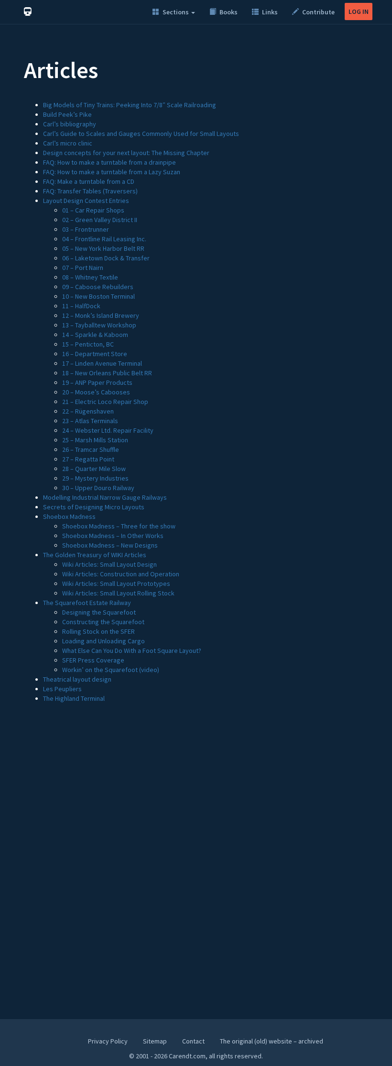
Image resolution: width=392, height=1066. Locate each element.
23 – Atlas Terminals (90, 420)
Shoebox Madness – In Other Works (112, 535)
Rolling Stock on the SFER (98, 631)
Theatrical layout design (77, 679)
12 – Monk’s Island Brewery (100, 315)
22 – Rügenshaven (88, 411)
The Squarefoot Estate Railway (87, 602)
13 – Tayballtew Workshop (99, 325)
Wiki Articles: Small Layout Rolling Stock (118, 593)
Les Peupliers (62, 688)
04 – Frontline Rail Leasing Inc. (104, 239)
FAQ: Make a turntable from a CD (88, 181)
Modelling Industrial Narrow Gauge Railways (105, 497)
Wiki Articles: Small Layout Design (109, 564)
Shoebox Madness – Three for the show (118, 526)
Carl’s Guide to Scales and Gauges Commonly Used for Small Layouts (141, 133)
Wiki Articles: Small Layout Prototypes (116, 583)
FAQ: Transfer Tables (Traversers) (90, 191)
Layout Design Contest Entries (86, 200)
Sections (175, 12)
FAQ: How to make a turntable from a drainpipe (109, 162)
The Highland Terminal (74, 698)
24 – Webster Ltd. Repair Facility (107, 430)
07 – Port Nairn (82, 267)
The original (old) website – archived (271, 1041)
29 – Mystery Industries (95, 478)
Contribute (318, 12)
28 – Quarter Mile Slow (94, 468)
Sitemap (155, 1041)
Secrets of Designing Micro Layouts (93, 507)
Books (228, 12)
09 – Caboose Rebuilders (97, 286)
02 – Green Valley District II (99, 219)
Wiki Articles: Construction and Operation (120, 574)
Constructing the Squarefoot (103, 621)
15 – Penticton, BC (88, 344)
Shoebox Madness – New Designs (110, 545)
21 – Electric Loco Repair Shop (105, 401)
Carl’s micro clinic (67, 143)
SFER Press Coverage (93, 660)
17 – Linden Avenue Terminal (102, 363)
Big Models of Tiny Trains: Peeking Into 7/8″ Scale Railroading (129, 105)
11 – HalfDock (81, 306)
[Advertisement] (196, 794)
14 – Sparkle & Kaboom (95, 334)
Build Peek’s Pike (67, 114)
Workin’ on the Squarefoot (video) (110, 669)
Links (269, 12)
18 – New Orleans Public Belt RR (107, 373)
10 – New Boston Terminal (98, 296)
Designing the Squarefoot (99, 612)
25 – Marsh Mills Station (95, 440)
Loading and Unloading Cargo (103, 641)
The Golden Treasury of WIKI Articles (94, 554)
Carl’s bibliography (69, 124)
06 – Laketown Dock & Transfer (106, 258)
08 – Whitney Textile (90, 277)
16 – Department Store (94, 353)
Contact (193, 1041)
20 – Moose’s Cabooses (96, 392)
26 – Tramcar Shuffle (90, 449)
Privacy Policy (108, 1041)
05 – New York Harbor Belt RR (103, 248)
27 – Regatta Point (88, 459)
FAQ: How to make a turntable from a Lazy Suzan (111, 172)
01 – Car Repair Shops (93, 210)
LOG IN (358, 11)
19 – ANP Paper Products (97, 382)
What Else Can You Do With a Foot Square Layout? (131, 650)
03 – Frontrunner (85, 229)
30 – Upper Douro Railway (98, 487)
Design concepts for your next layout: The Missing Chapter (126, 152)
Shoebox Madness (69, 516)
